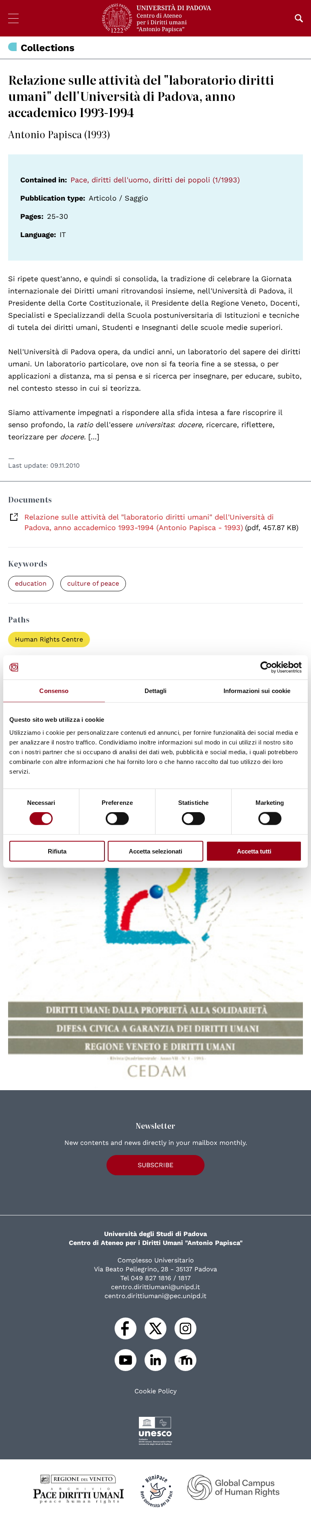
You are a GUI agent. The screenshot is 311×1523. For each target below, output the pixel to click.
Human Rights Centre (49, 639)
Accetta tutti (254, 850)
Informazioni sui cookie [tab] (257, 690)
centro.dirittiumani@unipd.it (155, 1287)
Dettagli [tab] (156, 690)
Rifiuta (57, 850)
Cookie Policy (155, 1391)
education (31, 583)
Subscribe (155, 1165)
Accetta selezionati (155, 850)
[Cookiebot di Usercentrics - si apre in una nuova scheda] (266, 667)
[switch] (117, 818)
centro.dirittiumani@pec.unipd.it (155, 1296)
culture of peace (93, 583)
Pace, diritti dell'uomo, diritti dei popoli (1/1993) (155, 179)
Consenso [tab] (53, 690)
